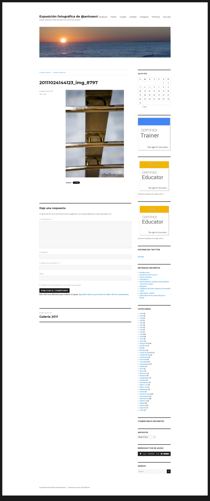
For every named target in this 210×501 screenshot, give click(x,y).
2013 (141, 325)
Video (142, 410)
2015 (141, 330)
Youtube (167, 17)
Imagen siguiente (59, 72)
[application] (154, 454)
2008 (141, 314)
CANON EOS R (144, 355)
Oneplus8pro (144, 378)
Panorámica (144, 382)
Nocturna (143, 376)
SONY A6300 (144, 399)
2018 (141, 334)
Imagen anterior (45, 72)
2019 (141, 337)
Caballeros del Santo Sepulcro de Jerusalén (155, 289)
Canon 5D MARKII (146, 353)
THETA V (143, 401)
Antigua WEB (144, 343)
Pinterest (156, 17)
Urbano (142, 405)
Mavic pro (143, 373)
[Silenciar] (162, 454)
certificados (144, 357)
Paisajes (143, 380)
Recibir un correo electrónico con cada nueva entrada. (61, 285)
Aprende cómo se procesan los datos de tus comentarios (104, 294)
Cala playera (144, 279)
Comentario (45, 219)
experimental (145, 364)
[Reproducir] (141, 454)
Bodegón (143, 350)
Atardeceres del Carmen (148, 275)
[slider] (166, 454)
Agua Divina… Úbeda (147, 293)
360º (141, 339)
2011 (141, 320)
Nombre (43, 252)
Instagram (144, 17)
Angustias (143, 286)
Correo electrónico (49, 263)
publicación (144, 389)
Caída (142, 291)
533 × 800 (42, 94)
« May (144, 107)
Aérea (142, 341)
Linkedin (133, 17)
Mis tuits (141, 257)
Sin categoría (144, 396)
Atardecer (143, 346)
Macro (142, 371)
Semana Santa (145, 394)
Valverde (143, 408)
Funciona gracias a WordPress (79, 487)
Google (123, 17)
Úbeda (142, 403)
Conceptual (144, 362)
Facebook (103, 17)
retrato (142, 392)
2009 (141, 316)
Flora (141, 369)
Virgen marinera (146, 277)
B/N (141, 348)
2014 (141, 327)
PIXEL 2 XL (144, 385)
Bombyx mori (144, 272)
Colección (143, 359)
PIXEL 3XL (143, 387)
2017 (141, 332)
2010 (141, 318)
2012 (141, 323)
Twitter (113, 17)
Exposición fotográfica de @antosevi (68, 16)
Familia (142, 366)
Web (41, 274)
